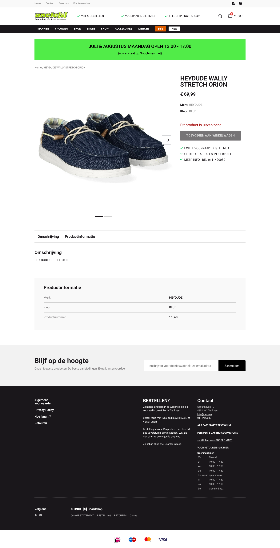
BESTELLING (104, 515)
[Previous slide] (40, 140)
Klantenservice (81, 3)
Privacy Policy (44, 410)
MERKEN (143, 28)
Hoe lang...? (42, 416)
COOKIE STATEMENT (82, 515)
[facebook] (234, 4)
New (174, 28)
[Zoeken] (220, 16)
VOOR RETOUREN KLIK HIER (213, 447)
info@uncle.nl (204, 414)
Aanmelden (232, 366)
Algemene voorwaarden (43, 401)
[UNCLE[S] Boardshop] (51, 16)
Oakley (133, 515)
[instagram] (240, 4)
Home (37, 3)
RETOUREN (120, 515)
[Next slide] (166, 140)
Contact (50, 3)
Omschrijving (48, 236)
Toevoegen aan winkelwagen (210, 135)
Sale (160, 28)
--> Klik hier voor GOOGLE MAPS (214, 440)
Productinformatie (80, 236)
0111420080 (204, 418)
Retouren (40, 423)
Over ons (64, 3)
